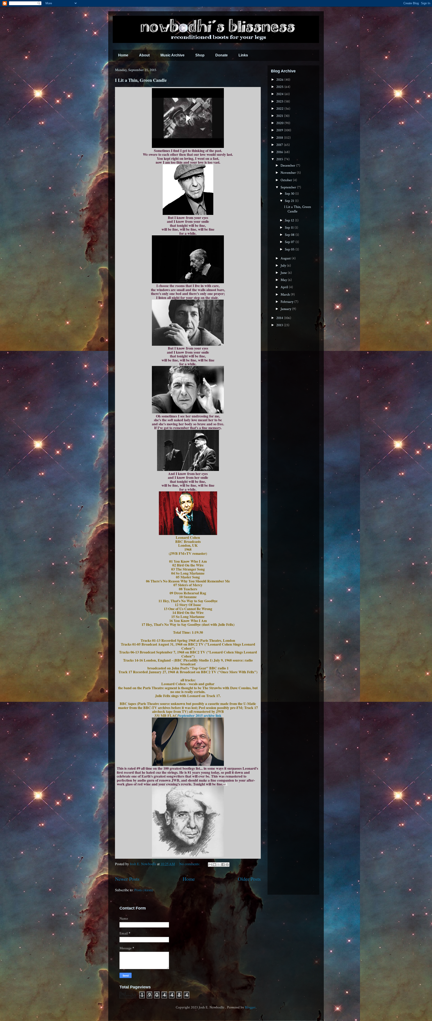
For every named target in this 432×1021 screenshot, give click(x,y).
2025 (280, 87)
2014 (280, 318)
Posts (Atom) (143, 889)
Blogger (250, 1007)
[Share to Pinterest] (227, 864)
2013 (280, 325)
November (289, 172)
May (284, 280)
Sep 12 (290, 220)
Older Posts (249, 878)
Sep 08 (290, 234)
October (287, 180)
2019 (280, 130)
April (285, 287)
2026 (280, 79)
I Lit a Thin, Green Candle (141, 80)
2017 (280, 145)
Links (243, 55)
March (286, 294)
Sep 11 (290, 227)
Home (123, 55)
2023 (280, 101)
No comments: (190, 863)
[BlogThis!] (214, 864)
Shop (200, 55)
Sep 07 (290, 242)
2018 (280, 137)
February (287, 301)
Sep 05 (290, 249)
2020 (280, 123)
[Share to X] (218, 864)
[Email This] (210, 864)
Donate (221, 55)
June (284, 272)
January (286, 309)
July (284, 265)
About (144, 55)
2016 (280, 152)
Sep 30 (290, 193)
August (286, 258)
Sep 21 (290, 200)
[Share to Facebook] (223, 864)
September (289, 187)
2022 (280, 108)
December (288, 165)
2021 (280, 116)
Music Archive (172, 55)
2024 (280, 94)
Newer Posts (127, 878)
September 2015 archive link (199, 715)
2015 (280, 159)
